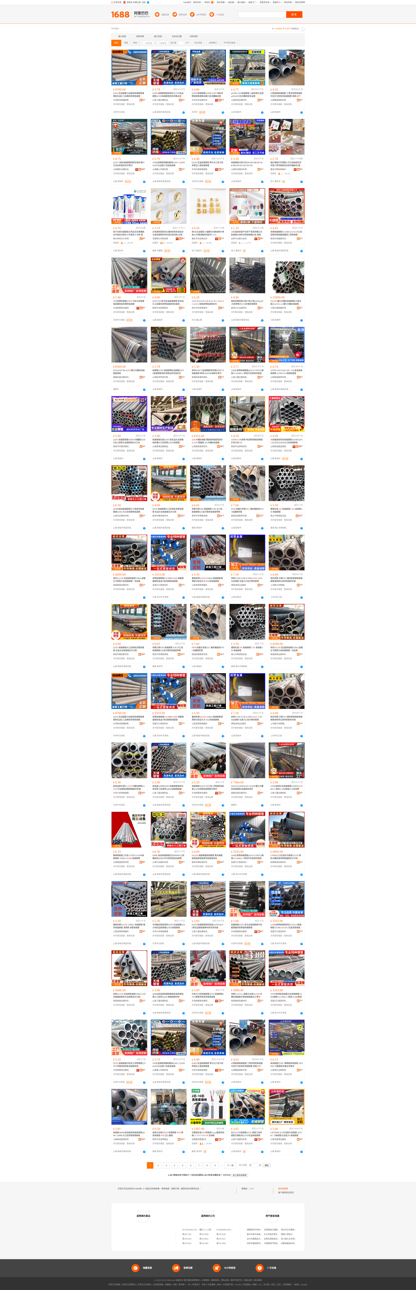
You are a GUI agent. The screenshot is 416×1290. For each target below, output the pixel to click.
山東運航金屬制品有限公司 (122, 169)
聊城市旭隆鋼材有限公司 (279, 239)
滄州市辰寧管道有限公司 (201, 308)
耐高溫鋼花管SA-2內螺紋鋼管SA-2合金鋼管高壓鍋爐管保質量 (129, 787)
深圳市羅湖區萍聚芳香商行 (258, 1243)
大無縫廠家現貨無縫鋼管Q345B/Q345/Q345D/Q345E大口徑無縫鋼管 (286, 441)
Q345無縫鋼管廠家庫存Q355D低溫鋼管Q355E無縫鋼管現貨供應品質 (167, 94)
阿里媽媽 (211, 1285)
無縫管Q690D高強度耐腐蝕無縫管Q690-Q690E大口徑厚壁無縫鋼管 (129, 1134)
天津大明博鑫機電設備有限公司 (122, 793)
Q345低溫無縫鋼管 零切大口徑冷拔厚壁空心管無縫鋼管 (207, 164)
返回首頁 (227, 1175)
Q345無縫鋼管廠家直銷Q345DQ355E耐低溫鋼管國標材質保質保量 (207, 926)
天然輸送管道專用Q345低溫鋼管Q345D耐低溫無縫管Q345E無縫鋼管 (168, 926)
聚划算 (181, 1285)
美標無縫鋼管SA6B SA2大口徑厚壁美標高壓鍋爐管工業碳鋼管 (286, 233)
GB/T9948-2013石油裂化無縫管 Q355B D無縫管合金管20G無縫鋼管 (286, 1134)
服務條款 (215, 1280)
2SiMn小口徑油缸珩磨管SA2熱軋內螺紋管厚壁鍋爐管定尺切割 (285, 857)
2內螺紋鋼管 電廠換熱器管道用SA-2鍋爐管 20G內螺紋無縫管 (207, 441)
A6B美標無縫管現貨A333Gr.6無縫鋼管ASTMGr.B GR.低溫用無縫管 (285, 926)
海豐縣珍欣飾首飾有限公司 (161, 239)
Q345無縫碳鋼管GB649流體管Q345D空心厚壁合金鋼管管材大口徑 (129, 441)
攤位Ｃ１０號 (205, 1230)
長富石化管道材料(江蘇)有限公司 (161, 585)
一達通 (296, 1285)
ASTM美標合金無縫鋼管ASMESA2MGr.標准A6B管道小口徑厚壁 (286, 787)
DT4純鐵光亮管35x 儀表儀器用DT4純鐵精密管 (247, 510)
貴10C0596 (203, 1234)
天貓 (175, 1285)
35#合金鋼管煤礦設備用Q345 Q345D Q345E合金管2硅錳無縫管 (168, 164)
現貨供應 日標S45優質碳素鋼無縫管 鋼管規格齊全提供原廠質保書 (286, 579)
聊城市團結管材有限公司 (161, 516)
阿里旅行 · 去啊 (199, 1285)
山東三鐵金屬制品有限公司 (161, 100)
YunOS (238, 1285)
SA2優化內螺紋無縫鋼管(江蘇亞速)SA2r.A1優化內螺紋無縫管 (285, 302)
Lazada (303, 1285)
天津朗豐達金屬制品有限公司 (122, 308)
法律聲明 (205, 1280)
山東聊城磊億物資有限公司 (122, 1139)
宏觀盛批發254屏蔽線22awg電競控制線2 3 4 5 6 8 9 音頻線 (208, 1134)
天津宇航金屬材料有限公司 (201, 100)
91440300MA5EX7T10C (226, 1230)
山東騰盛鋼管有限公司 (279, 100)
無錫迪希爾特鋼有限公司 (201, 377)
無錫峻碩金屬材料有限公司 (122, 585)
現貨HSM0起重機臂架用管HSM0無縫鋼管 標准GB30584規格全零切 (208, 372)
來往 (273, 1285)
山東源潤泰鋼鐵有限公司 (201, 585)
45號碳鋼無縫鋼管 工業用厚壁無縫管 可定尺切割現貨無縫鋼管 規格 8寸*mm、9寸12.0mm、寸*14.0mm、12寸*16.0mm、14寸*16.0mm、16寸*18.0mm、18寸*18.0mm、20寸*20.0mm (286, 95)
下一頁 (230, 1165)
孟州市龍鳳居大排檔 (255, 1239)
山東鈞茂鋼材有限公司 (240, 169)
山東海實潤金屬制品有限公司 (279, 1139)
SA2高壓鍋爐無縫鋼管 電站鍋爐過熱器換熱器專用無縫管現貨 (207, 857)
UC (260, 1285)
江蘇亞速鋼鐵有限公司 (279, 308)
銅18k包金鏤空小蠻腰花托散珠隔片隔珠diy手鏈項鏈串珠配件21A (208, 233)
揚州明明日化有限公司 (122, 239)
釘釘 (279, 1285)
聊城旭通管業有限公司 (240, 516)
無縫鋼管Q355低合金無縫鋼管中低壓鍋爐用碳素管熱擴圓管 (246, 926)
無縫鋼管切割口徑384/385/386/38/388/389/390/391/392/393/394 (246, 164)
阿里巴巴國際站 (129, 1285)
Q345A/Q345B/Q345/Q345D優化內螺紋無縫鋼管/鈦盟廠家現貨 (247, 787)
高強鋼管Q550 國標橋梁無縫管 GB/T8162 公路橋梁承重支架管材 (286, 1064)
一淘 (188, 1285)
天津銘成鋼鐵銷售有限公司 (122, 100)
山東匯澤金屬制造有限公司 (161, 446)
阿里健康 (287, 1285)
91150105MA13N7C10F (192, 1230)
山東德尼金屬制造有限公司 (279, 1070)
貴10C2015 (221, 1239)
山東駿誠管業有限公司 (279, 377)
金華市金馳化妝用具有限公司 (240, 239)
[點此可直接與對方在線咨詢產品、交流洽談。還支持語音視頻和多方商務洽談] (183, 112)
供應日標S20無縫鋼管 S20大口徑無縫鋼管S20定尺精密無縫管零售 (207, 510)
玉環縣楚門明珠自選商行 (274, 1243)
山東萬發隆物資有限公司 (201, 446)
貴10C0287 (203, 1243)
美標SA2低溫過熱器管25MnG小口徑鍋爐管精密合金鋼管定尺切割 (129, 995)
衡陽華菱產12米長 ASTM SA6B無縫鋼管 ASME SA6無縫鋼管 (128, 857)
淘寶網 (168, 1285)
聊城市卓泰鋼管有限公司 (161, 308)
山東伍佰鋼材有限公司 (122, 516)
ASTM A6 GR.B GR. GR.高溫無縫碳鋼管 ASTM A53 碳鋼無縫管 (286, 372)
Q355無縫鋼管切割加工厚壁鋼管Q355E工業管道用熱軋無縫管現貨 (129, 1064)
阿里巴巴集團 (114, 1285)
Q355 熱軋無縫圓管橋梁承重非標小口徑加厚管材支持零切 (129, 164)
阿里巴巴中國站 (144, 1285)
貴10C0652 (203, 1239)
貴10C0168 (221, 1234)
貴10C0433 (186, 1239)
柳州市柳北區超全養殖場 (257, 1234)
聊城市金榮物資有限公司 (240, 446)
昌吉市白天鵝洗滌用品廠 (291, 1230)
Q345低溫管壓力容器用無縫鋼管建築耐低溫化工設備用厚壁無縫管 (128, 94)
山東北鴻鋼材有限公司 (240, 1139)
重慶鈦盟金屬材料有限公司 (122, 377)
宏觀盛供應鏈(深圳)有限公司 (201, 1139)
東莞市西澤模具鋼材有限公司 (201, 516)
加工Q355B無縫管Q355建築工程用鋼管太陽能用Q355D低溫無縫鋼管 (246, 1134)
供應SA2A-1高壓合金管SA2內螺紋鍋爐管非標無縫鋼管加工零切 (246, 995)
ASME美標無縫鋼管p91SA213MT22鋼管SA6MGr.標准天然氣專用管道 (247, 372)
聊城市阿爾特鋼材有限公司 (122, 446)
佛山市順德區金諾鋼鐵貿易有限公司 (279, 516)
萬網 (255, 1285)
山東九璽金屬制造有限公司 (240, 377)
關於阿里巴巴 (236, 1280)
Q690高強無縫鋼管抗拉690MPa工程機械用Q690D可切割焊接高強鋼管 (168, 857)
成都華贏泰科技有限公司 (291, 1243)
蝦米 (219, 1285)
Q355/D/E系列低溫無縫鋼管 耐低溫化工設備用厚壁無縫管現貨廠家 (168, 302)
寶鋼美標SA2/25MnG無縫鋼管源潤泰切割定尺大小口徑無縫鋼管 (207, 579)
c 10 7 (251, 1189)
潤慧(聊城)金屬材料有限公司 (240, 585)
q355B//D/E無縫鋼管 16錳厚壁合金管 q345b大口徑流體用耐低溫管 (247, 94)
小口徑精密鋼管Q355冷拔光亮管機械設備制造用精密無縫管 (128, 302)
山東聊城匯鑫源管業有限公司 (279, 446)
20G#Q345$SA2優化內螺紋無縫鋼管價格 (129, 372)
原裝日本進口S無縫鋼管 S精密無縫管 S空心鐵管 (167, 1134)
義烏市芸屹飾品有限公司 (201, 239)
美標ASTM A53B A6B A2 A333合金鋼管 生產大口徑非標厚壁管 (246, 579)
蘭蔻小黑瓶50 (287, 1234)
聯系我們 (248, 1280)
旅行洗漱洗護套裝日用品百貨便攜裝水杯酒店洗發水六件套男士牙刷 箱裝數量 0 (129, 233)
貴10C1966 (221, 1243)
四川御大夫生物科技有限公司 (293, 1239)
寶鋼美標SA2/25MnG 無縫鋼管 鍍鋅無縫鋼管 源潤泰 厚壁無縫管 (129, 926)
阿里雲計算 (228, 1285)
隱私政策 (225, 1280)
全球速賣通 (158, 1285)
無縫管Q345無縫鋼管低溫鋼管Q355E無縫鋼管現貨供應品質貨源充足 (168, 372)
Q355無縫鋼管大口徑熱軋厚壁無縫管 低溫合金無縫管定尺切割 (167, 510)
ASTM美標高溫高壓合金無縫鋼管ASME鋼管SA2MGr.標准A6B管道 (286, 995)
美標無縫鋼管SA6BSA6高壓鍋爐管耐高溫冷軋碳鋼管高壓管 (168, 579)
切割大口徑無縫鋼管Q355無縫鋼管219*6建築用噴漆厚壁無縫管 (208, 995)
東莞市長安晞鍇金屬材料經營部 (161, 1139)
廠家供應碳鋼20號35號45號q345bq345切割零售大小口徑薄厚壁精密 (247, 302)
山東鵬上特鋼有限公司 (161, 169)
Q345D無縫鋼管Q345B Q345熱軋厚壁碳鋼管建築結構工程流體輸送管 (207, 94)
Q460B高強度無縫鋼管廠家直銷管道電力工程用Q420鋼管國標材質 (167, 995)
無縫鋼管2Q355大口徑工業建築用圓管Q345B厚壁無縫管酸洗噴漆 (208, 787)
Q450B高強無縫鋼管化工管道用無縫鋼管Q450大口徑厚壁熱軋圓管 (128, 510)
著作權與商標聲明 (192, 1280)
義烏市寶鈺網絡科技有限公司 (279, 169)
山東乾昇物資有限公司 (161, 377)
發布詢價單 (283, 1189)
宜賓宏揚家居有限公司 (273, 1239)
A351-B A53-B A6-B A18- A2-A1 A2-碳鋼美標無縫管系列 (208, 302)
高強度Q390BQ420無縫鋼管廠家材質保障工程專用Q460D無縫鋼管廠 (167, 787)
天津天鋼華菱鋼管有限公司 (201, 169)
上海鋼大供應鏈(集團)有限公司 (279, 585)
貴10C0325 (186, 1243)
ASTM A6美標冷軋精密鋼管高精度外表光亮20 (247, 441)
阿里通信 (247, 1285)
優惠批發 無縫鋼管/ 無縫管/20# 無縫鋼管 (286, 510)
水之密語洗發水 (271, 1234)
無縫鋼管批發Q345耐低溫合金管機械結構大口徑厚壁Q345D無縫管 (167, 441)
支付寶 (266, 1285)
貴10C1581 (186, 1234)
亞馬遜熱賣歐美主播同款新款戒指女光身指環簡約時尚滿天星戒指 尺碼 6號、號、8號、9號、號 (168, 233)
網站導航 (258, 1280)
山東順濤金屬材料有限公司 (240, 100)
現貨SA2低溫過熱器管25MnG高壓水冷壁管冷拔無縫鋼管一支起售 (129, 579)
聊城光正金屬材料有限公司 (240, 308)
